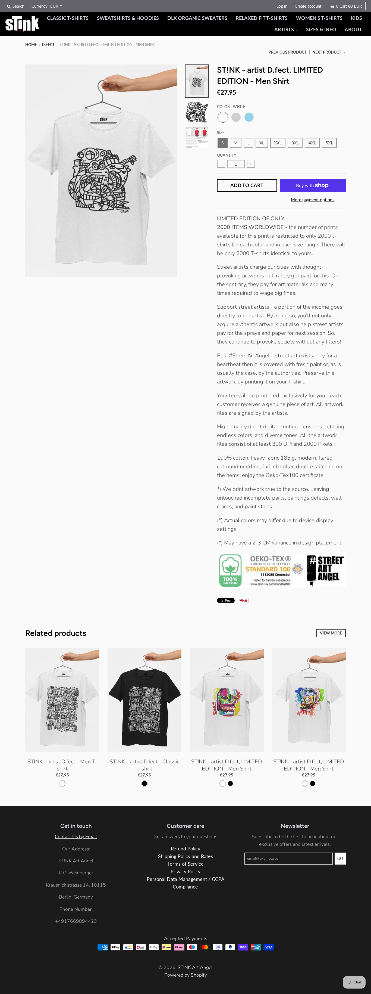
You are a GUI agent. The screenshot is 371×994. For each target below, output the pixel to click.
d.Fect (48, 44)
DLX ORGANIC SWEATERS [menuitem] (197, 18)
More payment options (312, 199)
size (221, 132)
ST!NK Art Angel (195, 967)
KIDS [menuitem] (356, 18)
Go (340, 858)
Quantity (226, 155)
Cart (349, 6)
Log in (281, 6)
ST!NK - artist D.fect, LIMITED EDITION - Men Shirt (226, 765)
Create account (308, 6)
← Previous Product (285, 52)
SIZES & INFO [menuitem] (321, 29)
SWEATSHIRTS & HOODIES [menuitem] (128, 18)
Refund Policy (185, 848)
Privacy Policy (185, 871)
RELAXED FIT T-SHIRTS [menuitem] (262, 18)
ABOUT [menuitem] (353, 29)
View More (331, 633)
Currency (40, 6)
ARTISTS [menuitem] (284, 29)
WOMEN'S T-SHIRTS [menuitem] (319, 18)
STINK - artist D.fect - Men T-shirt (62, 765)
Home (31, 44)
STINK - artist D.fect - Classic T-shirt (144, 765)
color (231, 106)
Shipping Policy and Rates (185, 856)
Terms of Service (185, 864)
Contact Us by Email (76, 836)
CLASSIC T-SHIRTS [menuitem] (68, 18)
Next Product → (329, 52)
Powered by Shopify (185, 975)
